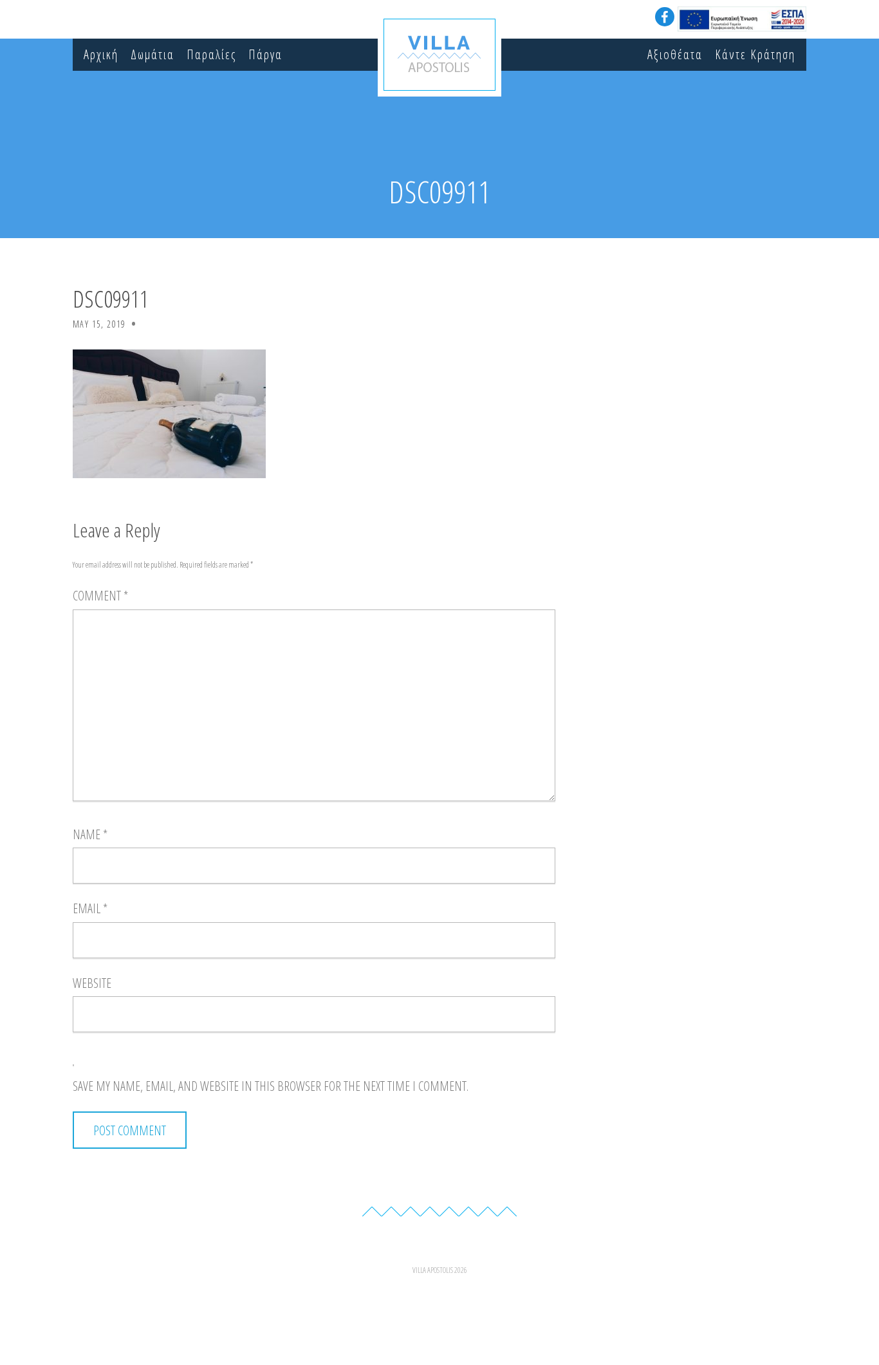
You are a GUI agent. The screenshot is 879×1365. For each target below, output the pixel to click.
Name (90, 834)
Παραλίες (211, 54)
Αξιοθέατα (675, 54)
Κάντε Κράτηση (755, 54)
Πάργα (265, 54)
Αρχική (101, 54)
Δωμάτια (152, 54)
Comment (100, 595)
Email (90, 908)
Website (92, 983)
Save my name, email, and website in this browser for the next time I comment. (270, 1086)
